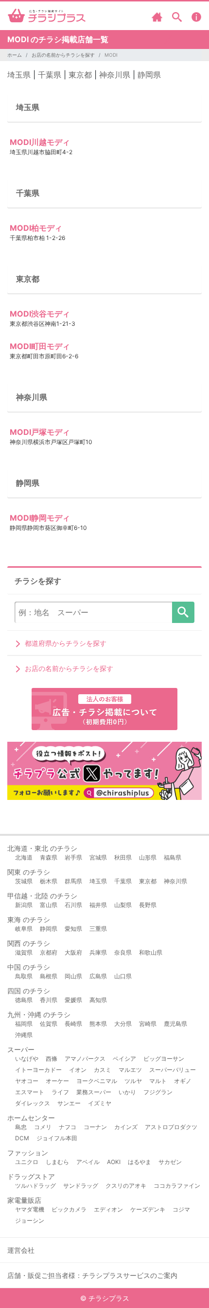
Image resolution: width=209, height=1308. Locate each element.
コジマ (181, 1209)
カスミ (102, 1069)
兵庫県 (98, 952)
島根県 (48, 976)
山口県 (123, 976)
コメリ (43, 1127)
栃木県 (48, 881)
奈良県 (123, 952)
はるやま (139, 1161)
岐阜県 (24, 928)
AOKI (114, 1161)
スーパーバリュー (172, 1069)
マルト (158, 1081)
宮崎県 (148, 1023)
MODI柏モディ (36, 228)
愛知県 (73, 928)
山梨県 (123, 905)
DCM (22, 1138)
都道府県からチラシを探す (65, 643)
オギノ (183, 1081)
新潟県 (24, 905)
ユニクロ (26, 1161)
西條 (51, 1058)
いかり (127, 1092)
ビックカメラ (69, 1209)
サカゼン (170, 1161)
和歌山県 (150, 952)
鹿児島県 (175, 1023)
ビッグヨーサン (163, 1058)
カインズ (126, 1127)
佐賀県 (48, 1023)
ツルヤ (133, 1081)
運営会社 (21, 1250)
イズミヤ (99, 1103)
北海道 (24, 857)
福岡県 (24, 1023)
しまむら (57, 1161)
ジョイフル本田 (56, 1138)
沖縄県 (24, 1034)
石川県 (73, 905)
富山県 (48, 905)
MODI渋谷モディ (40, 314)
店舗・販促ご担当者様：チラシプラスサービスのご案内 (92, 1275)
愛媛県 (73, 1000)
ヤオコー (26, 1081)
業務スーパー (93, 1092)
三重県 (98, 928)
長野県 (148, 905)
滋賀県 (24, 952)
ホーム (14, 55)
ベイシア (124, 1058)
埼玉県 (19, 75)
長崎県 (73, 1023)
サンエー (69, 1103)
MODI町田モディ (40, 346)
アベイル (88, 1161)
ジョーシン (29, 1220)
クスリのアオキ (125, 1185)
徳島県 (24, 1000)
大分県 (123, 1023)
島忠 (21, 1127)
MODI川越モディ (40, 142)
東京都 (80, 75)
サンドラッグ (80, 1185)
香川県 (48, 1000)
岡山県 (73, 976)
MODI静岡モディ (40, 518)
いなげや (26, 1058)
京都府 (48, 952)
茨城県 (24, 881)
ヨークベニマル (96, 1081)
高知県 (98, 1000)
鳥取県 (24, 976)
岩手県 (73, 857)
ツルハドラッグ (35, 1185)
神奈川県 (114, 75)
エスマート (29, 1092)
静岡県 (149, 75)
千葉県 (49, 75)
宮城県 (98, 857)
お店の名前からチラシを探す (63, 55)
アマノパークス (85, 1058)
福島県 (172, 857)
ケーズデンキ (147, 1209)
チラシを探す (183, 612)
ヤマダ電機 (29, 1209)
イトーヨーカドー (38, 1069)
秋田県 (123, 857)
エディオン (108, 1209)
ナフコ (67, 1127)
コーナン (95, 1127)
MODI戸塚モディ (40, 432)
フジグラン (158, 1092)
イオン (78, 1069)
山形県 (148, 857)
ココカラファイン (177, 1185)
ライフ (60, 1092)
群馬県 (73, 881)
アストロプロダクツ (171, 1127)
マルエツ (130, 1069)
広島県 (98, 976)
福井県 (98, 905)
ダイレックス (32, 1103)
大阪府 (73, 952)
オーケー (57, 1081)
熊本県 (98, 1023)
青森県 (48, 857)
